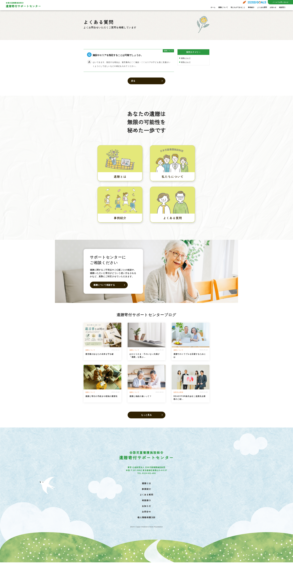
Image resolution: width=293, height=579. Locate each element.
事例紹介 (251, 7)
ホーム (213, 7)
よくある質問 (262, 7)
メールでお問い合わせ (280, 2)
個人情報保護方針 (146, 517)
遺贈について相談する (104, 285)
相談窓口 (282, 7)
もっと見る (146, 415)
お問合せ (146, 511)
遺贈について (223, 7)
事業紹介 (146, 488)
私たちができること (238, 7)
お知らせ (273, 7)
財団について (186, 62)
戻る (133, 81)
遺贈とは (146, 483)
